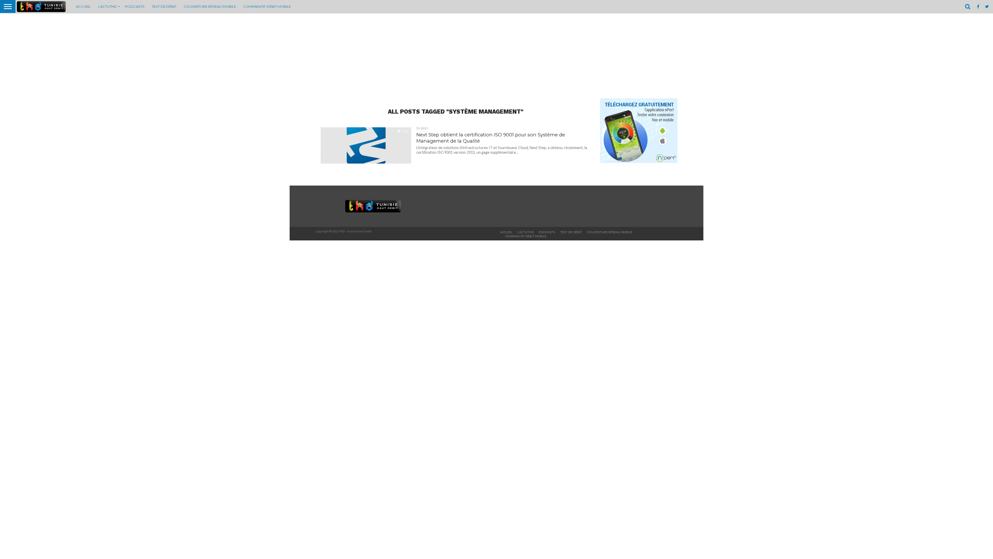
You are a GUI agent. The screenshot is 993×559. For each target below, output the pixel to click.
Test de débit (164, 6)
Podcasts (135, 6)
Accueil (83, 6)
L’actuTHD (107, 6)
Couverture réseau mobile (210, 6)
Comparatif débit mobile (267, 6)
